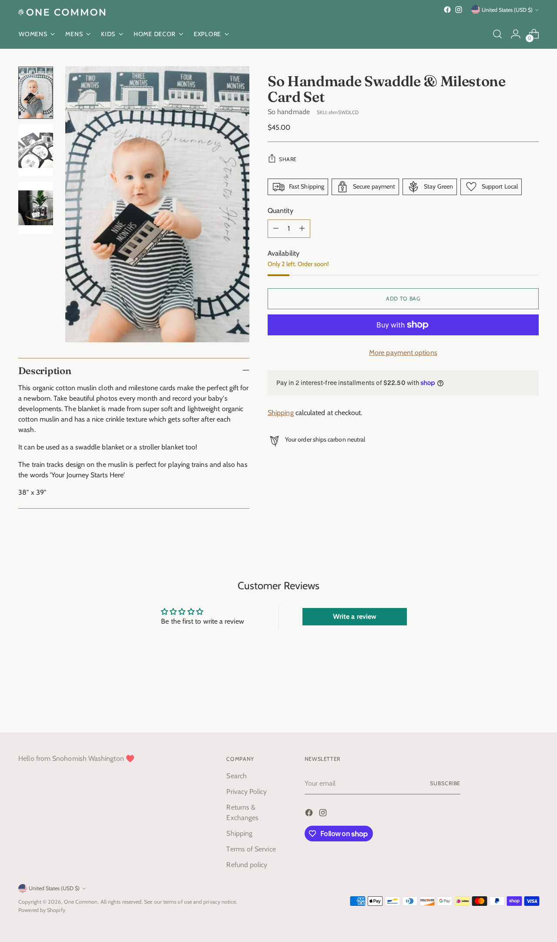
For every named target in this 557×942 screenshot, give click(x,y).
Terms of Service (250, 849)
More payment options (403, 352)
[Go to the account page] (515, 34)
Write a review (354, 616)
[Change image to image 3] (35, 208)
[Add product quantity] (302, 228)
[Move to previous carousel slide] (511, 703)
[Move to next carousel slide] (531, 702)
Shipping (281, 413)
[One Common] (61, 12)
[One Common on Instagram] (459, 10)
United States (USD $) (507, 10)
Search (236, 776)
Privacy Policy (246, 791)
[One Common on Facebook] (447, 10)
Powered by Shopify (41, 910)
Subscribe (445, 783)
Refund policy (246, 865)
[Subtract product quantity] (276, 228)
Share (288, 159)
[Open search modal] (497, 34)
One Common (81, 901)
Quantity (280, 210)
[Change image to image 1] (35, 93)
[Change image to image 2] (35, 150)
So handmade (289, 112)
